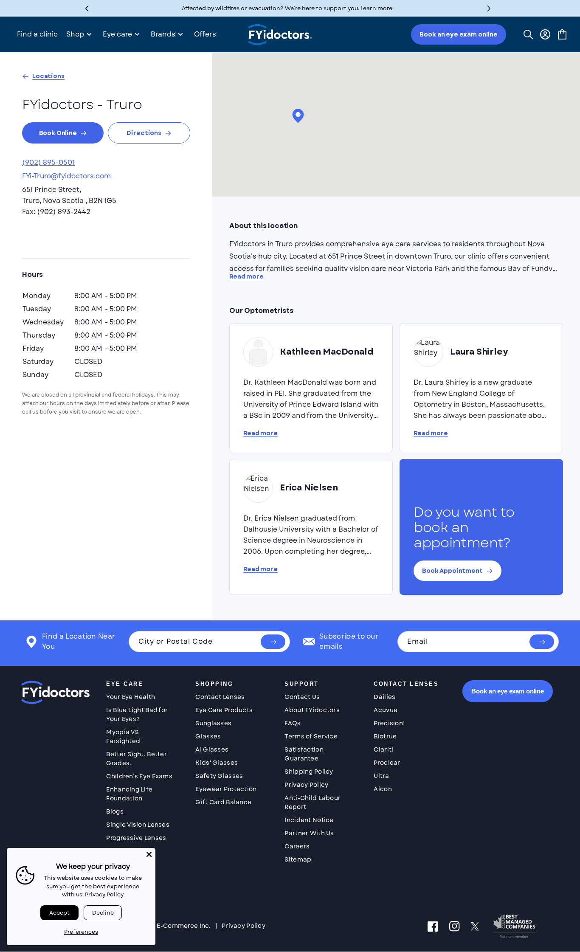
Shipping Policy (308, 771)
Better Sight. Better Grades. (136, 758)
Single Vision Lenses (137, 824)
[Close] (149, 854)
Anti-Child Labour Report (312, 802)
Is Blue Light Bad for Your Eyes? (137, 714)
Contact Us (302, 697)
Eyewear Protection (225, 789)
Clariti (383, 749)
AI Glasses (211, 749)
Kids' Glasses (216, 762)
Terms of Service (310, 736)
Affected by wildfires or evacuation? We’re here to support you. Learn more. (288, 8)
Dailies (384, 697)
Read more (246, 276)
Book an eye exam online (459, 34)
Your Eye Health (130, 697)
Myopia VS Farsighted (123, 736)
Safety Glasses (219, 776)
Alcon (382, 789)
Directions (144, 133)
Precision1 (389, 723)
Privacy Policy (306, 784)
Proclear (387, 762)
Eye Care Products (224, 710)
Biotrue (385, 736)
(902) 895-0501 (48, 162)
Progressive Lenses (136, 838)
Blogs (114, 811)
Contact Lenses (220, 697)
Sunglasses (213, 723)
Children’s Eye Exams (139, 776)
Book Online (58, 133)
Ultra (381, 776)
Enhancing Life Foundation (129, 794)
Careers (297, 846)
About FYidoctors (311, 710)
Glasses (208, 736)
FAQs (292, 723)
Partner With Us (309, 833)
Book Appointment (452, 570)
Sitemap (297, 859)
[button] (489, 8)
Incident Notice (308, 820)
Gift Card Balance (223, 802)
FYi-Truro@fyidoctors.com (66, 176)
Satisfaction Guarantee (303, 754)
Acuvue (385, 710)
